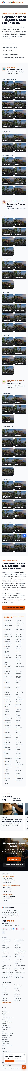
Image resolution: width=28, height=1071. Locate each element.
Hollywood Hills (19, 623)
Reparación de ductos (7, 959)
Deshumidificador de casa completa (7, 976)
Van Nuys (7, 711)
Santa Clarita (19, 727)
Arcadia (17, 737)
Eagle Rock (18, 756)
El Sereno (18, 767)
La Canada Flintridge (7, 752)
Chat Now (9, 1061)
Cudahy (7, 783)
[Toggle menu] (25, 2)
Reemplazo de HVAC (7, 974)
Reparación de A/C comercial (19, 969)
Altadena (18, 732)
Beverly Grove (8, 636)
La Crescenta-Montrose (19, 752)
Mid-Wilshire (8, 641)
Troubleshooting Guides (8, 1017)
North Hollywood (18, 714)
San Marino (18, 735)
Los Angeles (8, 620)
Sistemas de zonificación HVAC (19, 976)
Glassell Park (8, 761)
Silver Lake (7, 655)
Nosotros (4, 1013)
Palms (6, 660)
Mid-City (7, 648)
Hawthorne (18, 680)
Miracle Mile (19, 641)
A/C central (17, 942)
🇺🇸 (9, 2)
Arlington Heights (7, 652)
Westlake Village (20, 699)
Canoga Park (8, 701)
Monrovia (7, 739)
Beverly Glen (19, 634)
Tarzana (7, 692)
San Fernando (8, 722)
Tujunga (7, 727)
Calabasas (18, 697)
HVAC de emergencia (20, 965)
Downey (7, 773)
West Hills (18, 694)
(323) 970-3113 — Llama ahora (13, 607)
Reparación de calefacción (5, 944)
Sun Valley (18, 718)
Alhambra (7, 744)
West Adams (19, 648)
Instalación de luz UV (20, 974)
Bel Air (17, 631)
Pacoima (18, 720)
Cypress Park (8, 764)
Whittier (7, 775)
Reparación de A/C (6, 940)
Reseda (17, 706)
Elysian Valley (8, 657)
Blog (3, 1015)
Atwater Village (8, 758)
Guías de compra (6, 1019)
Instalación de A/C (19, 940)
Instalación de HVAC (19, 972)
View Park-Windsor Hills (19, 677)
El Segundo (7, 682)
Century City (8, 639)
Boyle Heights (8, 767)
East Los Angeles (7, 770)
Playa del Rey (19, 671)
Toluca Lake (8, 687)
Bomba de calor (5, 952)
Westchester (19, 673)
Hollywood (18, 620)
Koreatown (18, 646)
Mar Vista (18, 660)
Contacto (4, 1023)
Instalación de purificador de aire (19, 962)
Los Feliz (18, 652)
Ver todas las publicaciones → (17, 799)
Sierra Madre (8, 737)
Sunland (18, 725)
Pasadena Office (6, 1041)
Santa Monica (8, 668)
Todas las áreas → (6, 1002)
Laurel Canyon (8, 629)
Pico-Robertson (19, 639)
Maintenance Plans (6, 1027)
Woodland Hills (19, 692)
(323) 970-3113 (18, 2)
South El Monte (8, 749)
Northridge (18, 704)
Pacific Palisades (20, 666)
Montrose (7, 756)
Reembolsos (5, 1029)
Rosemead (7, 747)
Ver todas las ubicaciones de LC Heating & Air (11, 1068)
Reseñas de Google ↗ (7, 1051)
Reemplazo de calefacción (5, 948)
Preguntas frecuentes (7, 1021)
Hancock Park (19, 644)
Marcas (3, 1031)
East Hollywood (8, 623)
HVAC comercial (6, 968)
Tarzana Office (5, 1039)
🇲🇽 (12, 2)
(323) (8, 921)
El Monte (18, 747)
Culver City (18, 657)
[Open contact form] (24, 1067)
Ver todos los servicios (7, 1033)
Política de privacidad (7, 1045)
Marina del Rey (8, 671)
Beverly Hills (8, 631)
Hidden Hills (8, 697)
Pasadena (7, 732)
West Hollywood (20, 629)
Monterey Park (19, 744)
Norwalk (18, 775)
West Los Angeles (7, 663)
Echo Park (18, 655)
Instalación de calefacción (18, 944)
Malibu (17, 682)
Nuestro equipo (5, 1011)
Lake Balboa (18, 709)
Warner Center (8, 694)
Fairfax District (8, 644)
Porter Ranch (8, 704)
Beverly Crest (8, 634)
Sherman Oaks (8, 689)
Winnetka (7, 709)
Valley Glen (18, 711)
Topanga (7, 685)
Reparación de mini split (20, 951)
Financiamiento (5, 1025)
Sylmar (17, 722)
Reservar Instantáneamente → (14, 864)
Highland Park (19, 758)
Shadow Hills (8, 725)
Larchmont (7, 646)
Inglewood (7, 680)
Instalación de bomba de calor (20, 953)
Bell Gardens (19, 780)
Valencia (18, 730)
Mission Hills (8, 720)
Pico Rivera (18, 773)
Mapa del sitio (5, 1043)
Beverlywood (19, 636)
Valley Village (8, 714)
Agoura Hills (8, 699)
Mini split (4, 951)
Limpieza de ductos (19, 956)
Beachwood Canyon (18, 626)
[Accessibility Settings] (24, 535)
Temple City (8, 742)
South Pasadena (9, 735)
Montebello (18, 770)
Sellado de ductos (19, 959)
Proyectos (4, 1009)
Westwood (18, 663)
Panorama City (8, 718)
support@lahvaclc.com (7, 923)
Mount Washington (18, 761)
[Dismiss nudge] (24, 1055)
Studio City (18, 687)
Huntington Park (20, 778)
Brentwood (7, 666)
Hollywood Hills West (8, 626)
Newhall (7, 730)
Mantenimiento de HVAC (6, 966)
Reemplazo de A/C (6, 942)
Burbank (18, 685)
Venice (17, 668)
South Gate (7, 778)
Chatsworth (18, 701)
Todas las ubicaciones (7, 1035)
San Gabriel (18, 742)
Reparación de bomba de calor (7, 957)
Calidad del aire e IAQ (7, 961)
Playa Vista (7, 673)
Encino (17, 689)
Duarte (17, 739)
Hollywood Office (6, 1037)
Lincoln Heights (19, 764)
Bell (6, 780)
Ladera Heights (8, 676)
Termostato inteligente (7, 972)
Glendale (18, 749)
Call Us (20, 1061)
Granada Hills (8, 706)
